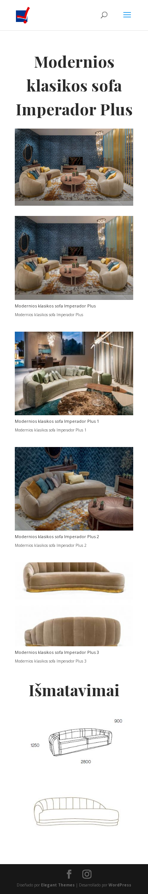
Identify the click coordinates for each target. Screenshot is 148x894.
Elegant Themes (58, 885)
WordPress (120, 885)
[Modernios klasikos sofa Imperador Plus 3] (74, 644)
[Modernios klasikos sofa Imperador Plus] (74, 298)
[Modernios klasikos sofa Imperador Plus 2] (74, 529)
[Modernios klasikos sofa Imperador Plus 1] (74, 413)
